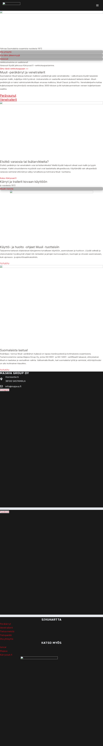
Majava (3, 651)
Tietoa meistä (7, 631)
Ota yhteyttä (6, 638)
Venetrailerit (6, 627)
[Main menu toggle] (97, 5)
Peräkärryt (5, 623)
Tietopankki (6, 635)
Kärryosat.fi (6, 654)
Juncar (3, 647)
